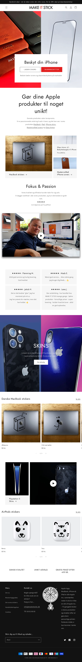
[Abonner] (38, 639)
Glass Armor (50, 127)
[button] (6, 7)
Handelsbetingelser (12, 607)
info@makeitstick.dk (32, 607)
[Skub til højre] (45, 453)
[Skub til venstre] (36, 453)
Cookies (8, 612)
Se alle (78, 399)
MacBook (37, 124)
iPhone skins (51, 124)
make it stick (32, 657)
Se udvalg (41, 362)
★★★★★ (41, 202)
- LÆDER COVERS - (30, 69)
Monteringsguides (11, 598)
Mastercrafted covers (35, 127)
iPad (43, 124)
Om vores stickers (11, 602)
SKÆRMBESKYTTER (52, 69)
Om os (7, 593)
